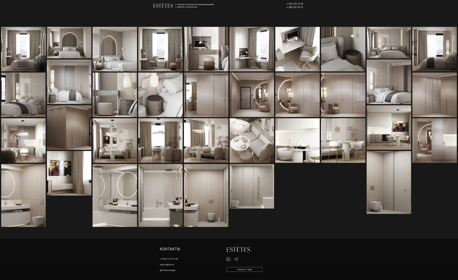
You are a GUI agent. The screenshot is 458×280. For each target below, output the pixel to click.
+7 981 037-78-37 (294, 7)
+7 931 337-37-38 (294, 3)
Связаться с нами (244, 269)
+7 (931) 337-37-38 (169, 258)
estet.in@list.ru (167, 264)
